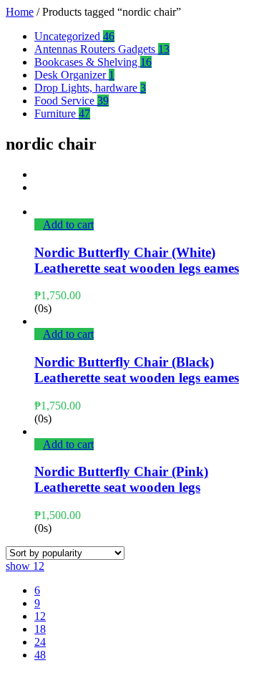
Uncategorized (74, 36)
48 (40, 655)
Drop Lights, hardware (90, 88)
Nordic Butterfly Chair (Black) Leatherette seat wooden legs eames (136, 369)
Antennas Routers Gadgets (102, 49)
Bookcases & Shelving (93, 62)
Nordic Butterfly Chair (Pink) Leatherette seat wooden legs (121, 479)
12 (40, 616)
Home (20, 12)
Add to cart (68, 224)
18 (40, 629)
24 (40, 642)
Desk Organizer (74, 75)
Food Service (71, 101)
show (25, 566)
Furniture (62, 113)
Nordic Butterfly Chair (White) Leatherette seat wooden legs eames (136, 260)
